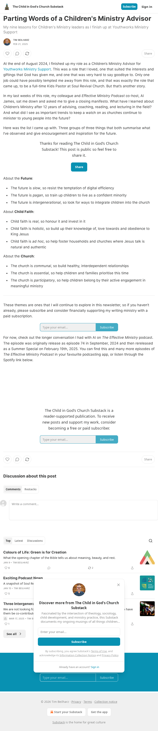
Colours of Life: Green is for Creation (34, 552)
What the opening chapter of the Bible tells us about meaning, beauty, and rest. (59, 558)
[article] (79, 560)
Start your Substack (68, 712)
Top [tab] (8, 541)
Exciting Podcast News (23, 578)
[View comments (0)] (17, 53)
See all (12, 634)
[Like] (7, 53)
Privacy (76, 702)
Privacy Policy (110, 655)
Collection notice (105, 702)
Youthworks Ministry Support (27, 69)
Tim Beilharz (21, 40)
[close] (118, 585)
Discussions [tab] (35, 541)
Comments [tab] (13, 489)
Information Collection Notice (78, 655)
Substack (58, 722)
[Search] (150, 541)
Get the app (99, 712)
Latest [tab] (19, 541)
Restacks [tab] (30, 489)
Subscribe (129, 6)
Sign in (147, 7)
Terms (88, 702)
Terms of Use (99, 651)
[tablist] (21, 489)
